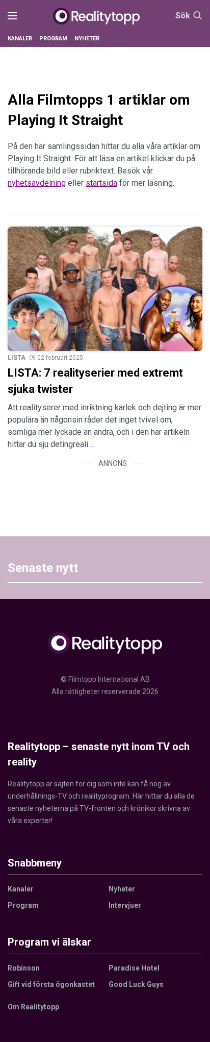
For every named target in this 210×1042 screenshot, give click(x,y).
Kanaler (20, 38)
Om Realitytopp (33, 1007)
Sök (182, 15)
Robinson (24, 968)
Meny (12, 16)
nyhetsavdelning (37, 183)
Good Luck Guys (136, 984)
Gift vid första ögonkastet (51, 984)
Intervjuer (125, 905)
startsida (101, 183)
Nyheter (86, 38)
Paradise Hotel (134, 968)
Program (53, 38)
